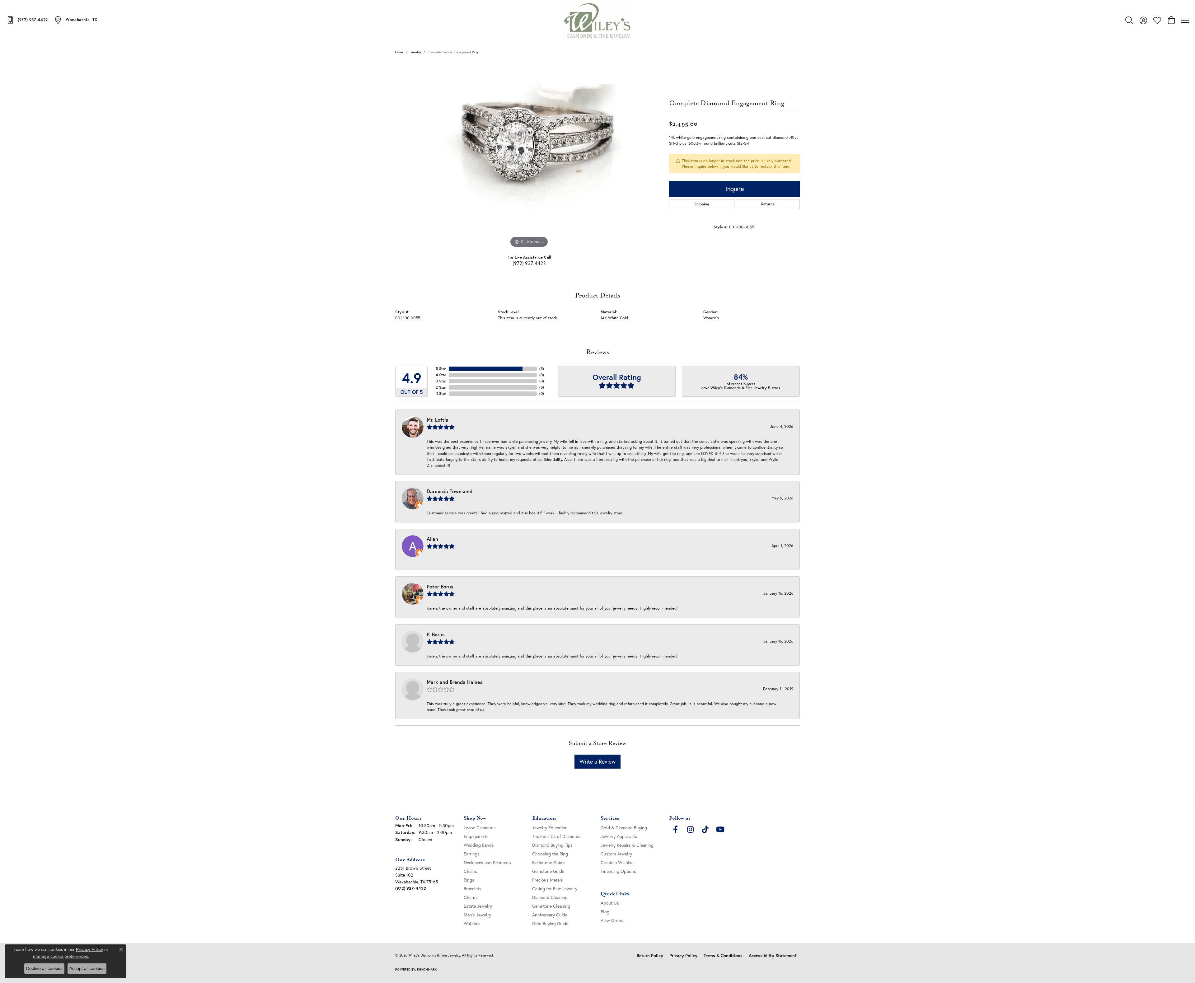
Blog (605, 912)
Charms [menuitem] (471, 897)
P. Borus (436, 634)
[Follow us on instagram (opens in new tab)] (690, 829)
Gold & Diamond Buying (624, 828)
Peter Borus (440, 586)
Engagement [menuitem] (476, 836)
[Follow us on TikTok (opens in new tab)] (705, 829)
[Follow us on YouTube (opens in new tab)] (720, 829)
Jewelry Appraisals (619, 836)
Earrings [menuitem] (472, 854)
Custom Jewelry (616, 854)
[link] (27, 20)
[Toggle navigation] (1185, 20)
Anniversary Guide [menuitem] (549, 915)
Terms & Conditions (723, 955)
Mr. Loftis (437, 419)
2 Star (441, 387)
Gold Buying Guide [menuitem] (550, 923)
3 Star (441, 381)
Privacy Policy (683, 955)
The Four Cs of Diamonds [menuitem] (557, 836)
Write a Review (597, 761)
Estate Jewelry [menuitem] (478, 906)
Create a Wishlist (617, 862)
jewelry (415, 52)
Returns (768, 204)
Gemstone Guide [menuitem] (548, 871)
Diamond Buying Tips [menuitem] (552, 845)
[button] (1129, 20)
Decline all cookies (44, 968)
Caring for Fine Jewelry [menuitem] (554, 889)
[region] (529, 156)
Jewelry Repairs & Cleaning (627, 845)
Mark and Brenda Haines (455, 682)
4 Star (441, 374)
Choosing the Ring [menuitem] (550, 854)
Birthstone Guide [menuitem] (548, 862)
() (541, 368)
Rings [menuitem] (469, 880)
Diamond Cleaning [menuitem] (550, 897)
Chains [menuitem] (470, 871)
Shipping (701, 204)
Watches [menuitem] (472, 923)
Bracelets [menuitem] (472, 889)
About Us (610, 903)
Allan (432, 539)
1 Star (441, 393)
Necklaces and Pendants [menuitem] (487, 862)
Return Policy (650, 955)
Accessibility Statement (773, 955)
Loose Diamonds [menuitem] (480, 828)
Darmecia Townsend (449, 491)
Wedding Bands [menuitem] (479, 845)
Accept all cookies (87, 968)
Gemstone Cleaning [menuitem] (551, 906)
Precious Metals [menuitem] (547, 880)
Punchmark (427, 969)
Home (399, 52)
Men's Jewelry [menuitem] (477, 915)
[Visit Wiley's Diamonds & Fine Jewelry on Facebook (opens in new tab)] (675, 829)
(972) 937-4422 (529, 263)
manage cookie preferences (60, 956)
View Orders (613, 920)
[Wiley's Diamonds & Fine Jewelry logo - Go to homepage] (598, 20)
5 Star (441, 368)
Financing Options (618, 871)
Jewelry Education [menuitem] (550, 828)
